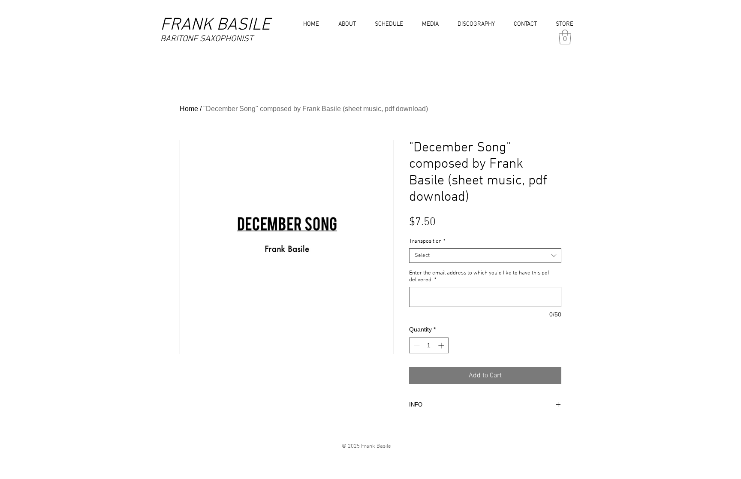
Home (189, 108)
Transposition (427, 241)
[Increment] (442, 345)
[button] (428, 24)
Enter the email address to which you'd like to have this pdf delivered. (479, 276)
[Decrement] (415, 345)
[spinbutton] (429, 345)
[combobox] (485, 255)
